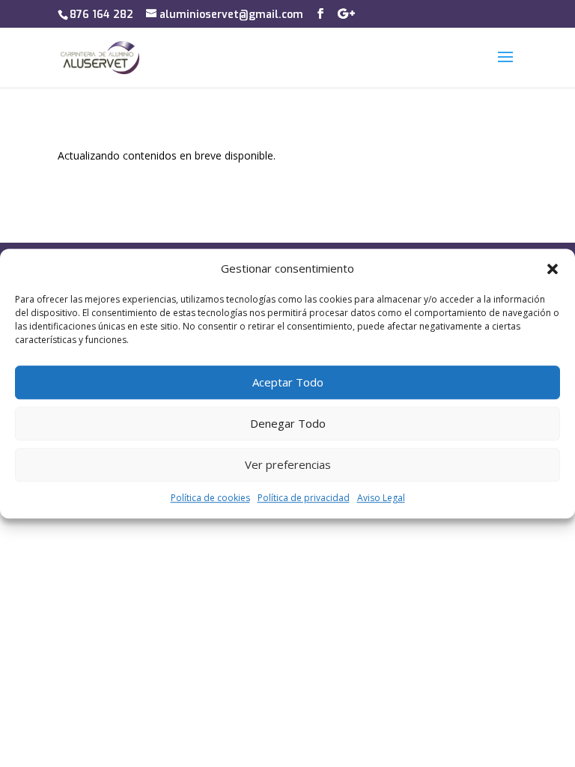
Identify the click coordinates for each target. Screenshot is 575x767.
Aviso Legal (381, 497)
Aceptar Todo (287, 382)
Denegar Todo (288, 423)
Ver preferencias (288, 465)
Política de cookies (210, 497)
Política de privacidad (304, 497)
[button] (552, 268)
